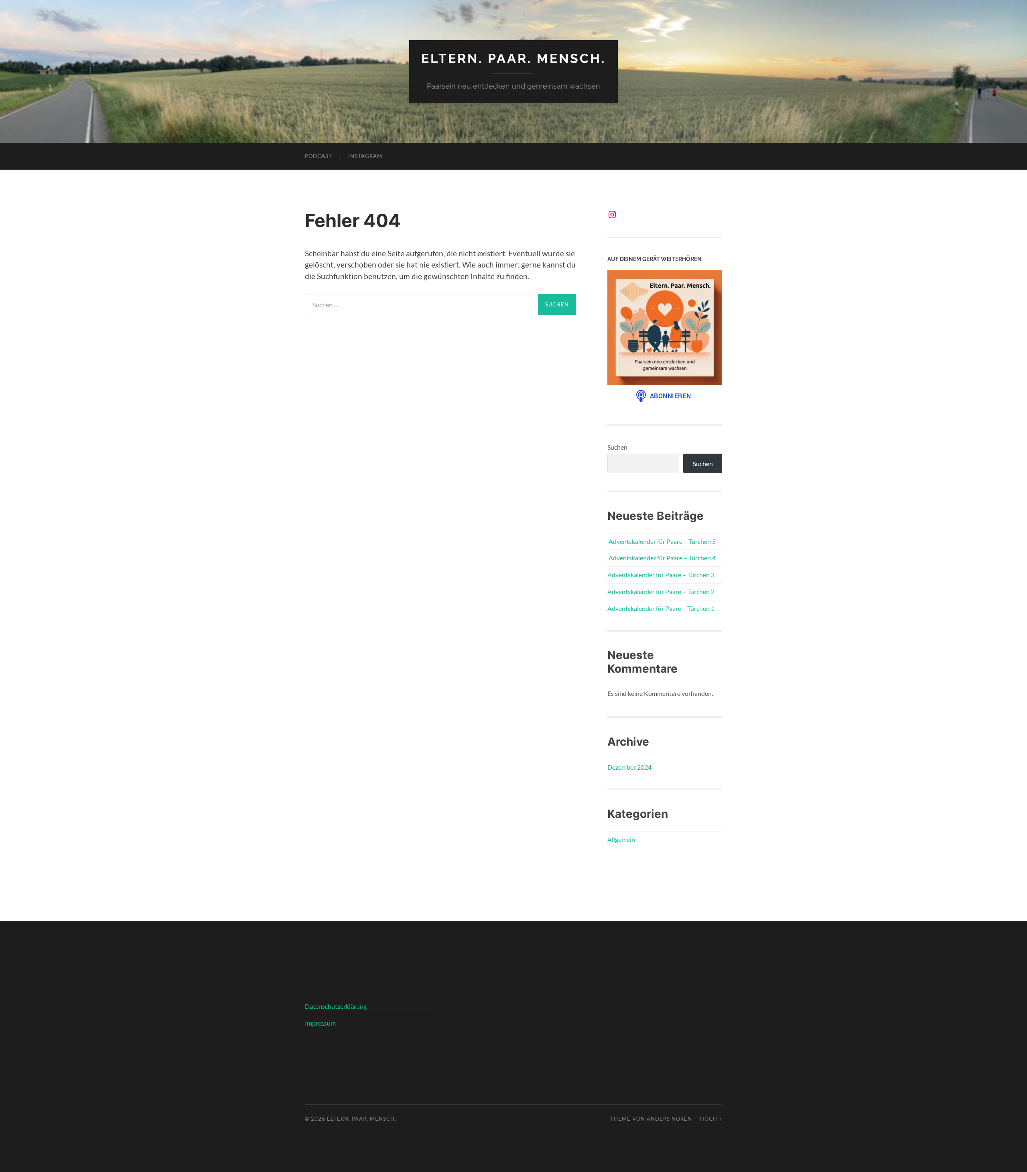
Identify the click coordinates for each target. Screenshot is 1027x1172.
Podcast (318, 156)
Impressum (320, 1023)
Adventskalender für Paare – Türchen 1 (660, 608)
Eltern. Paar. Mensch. (513, 58)
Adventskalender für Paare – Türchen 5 (661, 541)
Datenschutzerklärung (336, 1006)
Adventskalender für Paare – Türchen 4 (661, 558)
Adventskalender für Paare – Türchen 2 (660, 591)
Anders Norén (669, 1118)
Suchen (617, 447)
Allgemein (621, 839)
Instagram (365, 156)
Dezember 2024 (629, 767)
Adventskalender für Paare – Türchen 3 (660, 574)
